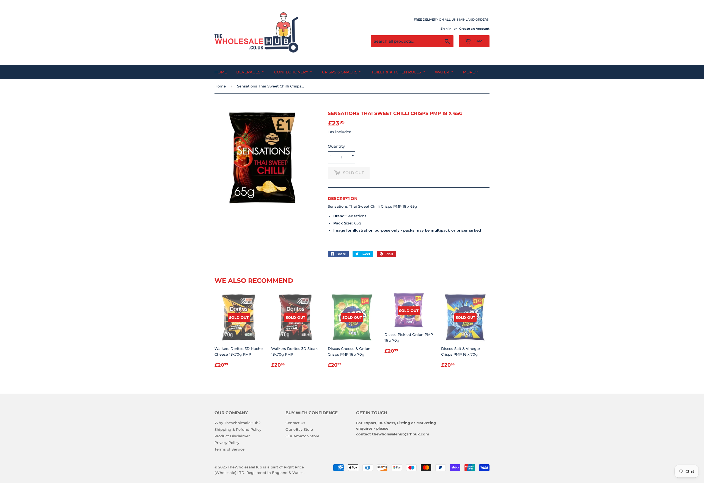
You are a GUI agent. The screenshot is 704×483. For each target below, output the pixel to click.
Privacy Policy (227, 442)
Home (221, 72)
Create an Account (474, 29)
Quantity (336, 146)
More (469, 72)
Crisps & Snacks (340, 72)
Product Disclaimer (232, 436)
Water (442, 72)
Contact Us (295, 423)
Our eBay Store (299, 429)
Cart (478, 41)
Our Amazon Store (302, 436)
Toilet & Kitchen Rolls (396, 72)
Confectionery (291, 72)
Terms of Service (229, 449)
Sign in (446, 29)
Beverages (249, 72)
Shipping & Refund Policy (238, 429)
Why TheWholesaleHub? (237, 423)
